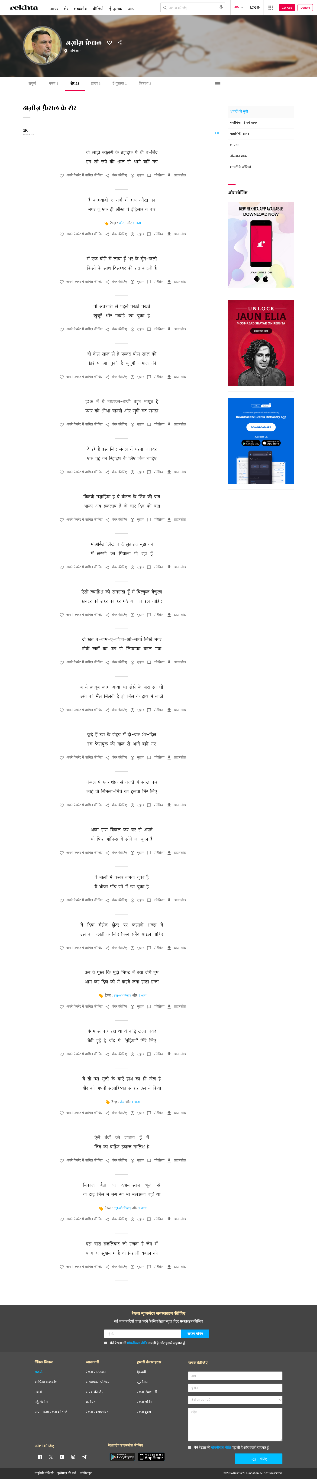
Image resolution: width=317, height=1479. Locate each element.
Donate (305, 7)
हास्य (95, 84)
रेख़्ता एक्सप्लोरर (97, 1412)
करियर (90, 1402)
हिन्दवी (141, 1372)
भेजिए (263, 1459)
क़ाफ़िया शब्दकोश (46, 1382)
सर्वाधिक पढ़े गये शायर (243, 123)
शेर (74, 84)
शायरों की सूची (239, 112)
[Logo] (23, 8)
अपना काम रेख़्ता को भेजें (51, 1412)
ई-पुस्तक (120, 84)
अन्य (131, 8)
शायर (54, 8)
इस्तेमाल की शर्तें (66, 1473)
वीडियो (98, 8)
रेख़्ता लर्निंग (144, 1402)
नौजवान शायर (238, 156)
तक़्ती (38, 1392)
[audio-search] (221, 7)
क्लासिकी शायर (239, 134)
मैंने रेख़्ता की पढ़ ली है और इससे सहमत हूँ (147, 1343)
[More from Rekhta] (270, 7)
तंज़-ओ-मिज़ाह (122, 996)
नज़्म (53, 84)
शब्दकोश (80, 8)
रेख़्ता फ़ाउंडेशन (96, 1372)
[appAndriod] (122, 1457)
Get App (287, 7)
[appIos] (151, 1457)
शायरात (234, 145)
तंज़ (122, 1102)
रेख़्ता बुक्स (144, 1412)
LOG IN (255, 7)
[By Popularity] (217, 132)
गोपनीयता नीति (137, 1343)
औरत (122, 223)
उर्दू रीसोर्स (41, 1402)
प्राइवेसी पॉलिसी (44, 1473)
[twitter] (51, 1456)
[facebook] (39, 1456)
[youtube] (62, 1456)
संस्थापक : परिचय (97, 1382)
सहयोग (39, 1372)
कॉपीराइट (86, 1473)
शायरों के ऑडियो (240, 167)
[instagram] (73, 1456)
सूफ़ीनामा (143, 1382)
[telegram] (84, 1456)
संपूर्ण (32, 84)
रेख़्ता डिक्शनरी (147, 1392)
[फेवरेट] (109, 42)
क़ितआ (145, 84)
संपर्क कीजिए (95, 1392)
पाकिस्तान (75, 51)
